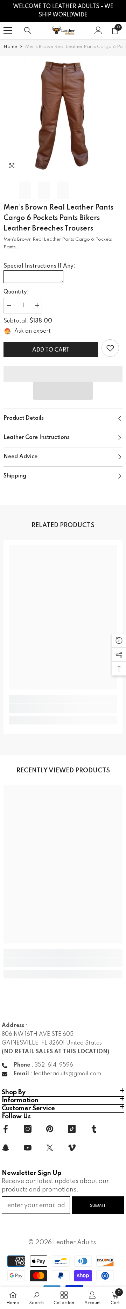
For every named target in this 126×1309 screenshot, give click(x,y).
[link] (110, 348)
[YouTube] (27, 1147)
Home (10, 46)
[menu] (8, 30)
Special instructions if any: (39, 266)
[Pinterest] (49, 1128)
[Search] (27, 30)
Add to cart (50, 350)
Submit (98, 1205)
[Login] (98, 30)
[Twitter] (49, 1147)
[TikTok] (71, 1128)
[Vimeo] (71, 1147)
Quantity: (16, 292)
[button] (63, 391)
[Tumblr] (93, 1128)
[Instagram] (27, 1128)
